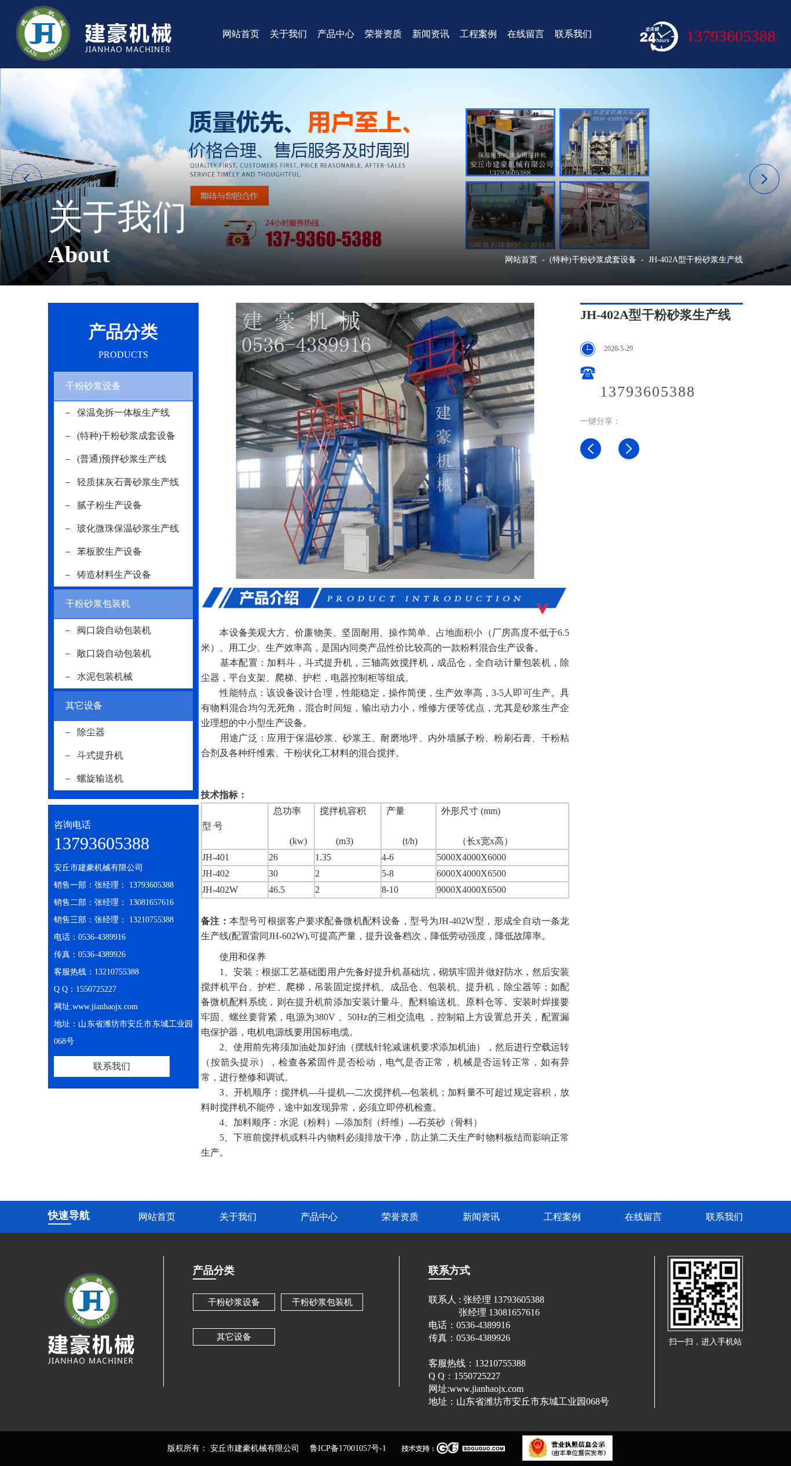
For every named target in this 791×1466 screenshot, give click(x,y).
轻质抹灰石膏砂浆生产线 (128, 482)
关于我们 (288, 34)
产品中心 (335, 34)
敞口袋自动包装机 (114, 653)
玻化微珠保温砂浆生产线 (128, 528)
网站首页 (240, 34)
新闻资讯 (430, 34)
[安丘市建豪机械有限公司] (93, 33)
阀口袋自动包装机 (114, 630)
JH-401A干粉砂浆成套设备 (628, 448)
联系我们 (573, 34)
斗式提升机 (100, 755)
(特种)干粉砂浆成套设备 (126, 436)
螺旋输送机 (100, 778)
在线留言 (525, 34)
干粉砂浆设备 (93, 386)
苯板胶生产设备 (109, 551)
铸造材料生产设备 (114, 575)
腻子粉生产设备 (109, 505)
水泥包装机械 (105, 676)
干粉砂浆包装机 (97, 604)
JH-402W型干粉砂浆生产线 (590, 448)
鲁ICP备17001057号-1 (348, 1448)
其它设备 (83, 705)
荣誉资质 (383, 34)
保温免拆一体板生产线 (123, 412)
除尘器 (91, 732)
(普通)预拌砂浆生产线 (121, 459)
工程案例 (478, 34)
